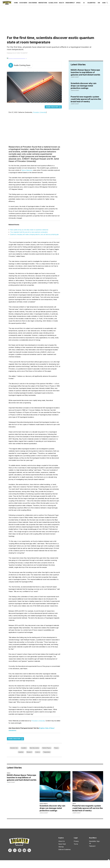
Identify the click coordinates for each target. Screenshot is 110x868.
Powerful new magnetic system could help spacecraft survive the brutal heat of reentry (86, 99)
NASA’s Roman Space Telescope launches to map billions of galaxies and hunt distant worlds (85, 72)
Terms (76, 844)
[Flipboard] (24, 850)
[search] (107, 2)
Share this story (52, 107)
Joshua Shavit (75, 90)
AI (84, 2)
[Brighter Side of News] (7, 2)
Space (78, 2)
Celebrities (91, 2)
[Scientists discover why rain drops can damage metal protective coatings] (55, 786)
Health (61, 2)
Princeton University (39, 112)
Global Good (53, 2)
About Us (61, 841)
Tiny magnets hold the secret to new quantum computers (29, 232)
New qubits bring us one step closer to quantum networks (29, 230)
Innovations (42, 2)
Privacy (76, 841)
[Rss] (29, 850)
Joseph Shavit (75, 77)
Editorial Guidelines (64, 849)
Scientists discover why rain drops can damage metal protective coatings (83, 85)
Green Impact (70, 2)
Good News (23, 2)
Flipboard (92, 846)
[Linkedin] (19, 850)
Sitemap (61, 847)
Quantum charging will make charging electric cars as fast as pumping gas (34, 234)
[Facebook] (10, 850)
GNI (99, 2)
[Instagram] (14, 850)
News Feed (62, 844)
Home (16, 2)
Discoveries (33, 2)
